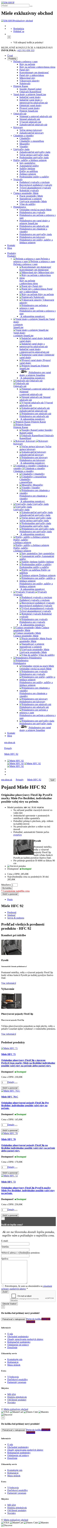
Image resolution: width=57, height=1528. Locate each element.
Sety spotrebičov (27, 163)
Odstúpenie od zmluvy (18, 1344)
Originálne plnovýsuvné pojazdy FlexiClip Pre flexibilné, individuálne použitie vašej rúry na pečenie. (25, 1105)
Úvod (10, 55)
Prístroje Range (20, 86)
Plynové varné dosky (29, 108)
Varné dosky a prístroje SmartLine (29, 94)
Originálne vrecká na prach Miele (35, 209)
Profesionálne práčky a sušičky (34, 176)
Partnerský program (16, 1382)
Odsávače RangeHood (30, 91)
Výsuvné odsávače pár (30, 122)
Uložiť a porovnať (10, 894)
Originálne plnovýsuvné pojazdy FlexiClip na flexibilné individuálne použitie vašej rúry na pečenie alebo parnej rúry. (28, 1148)
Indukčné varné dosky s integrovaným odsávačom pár (33, 101)
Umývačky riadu (21, 149)
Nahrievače (24, 83)
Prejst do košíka (33, 1319)
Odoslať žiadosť (9, 1304)
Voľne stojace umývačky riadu (34, 154)
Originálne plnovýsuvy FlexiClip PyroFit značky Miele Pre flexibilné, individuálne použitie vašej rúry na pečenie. (28, 1190)
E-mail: (4, 1240)
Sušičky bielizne (27, 168)
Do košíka (6, 888)
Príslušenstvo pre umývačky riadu (35, 234)
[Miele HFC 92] (15, 760)
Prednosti (11, 912)
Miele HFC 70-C (9, 1096)
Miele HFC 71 (8, 1054)
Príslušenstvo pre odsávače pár (34, 226)
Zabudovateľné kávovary (31, 133)
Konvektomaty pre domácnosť (34, 72)
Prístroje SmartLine (28, 111)
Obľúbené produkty (16, 1399)
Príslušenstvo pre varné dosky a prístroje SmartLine (34, 222)
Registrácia (18, 28)
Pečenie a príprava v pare (25, 61)
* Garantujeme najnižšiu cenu (15, 891)
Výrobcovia (13, 1376)
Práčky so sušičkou (28, 171)
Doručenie (12, 1347)
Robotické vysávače (29, 190)
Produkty (12, 58)
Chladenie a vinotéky (23, 135)
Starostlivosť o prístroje (30, 198)
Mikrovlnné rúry (27, 78)
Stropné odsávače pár (29, 119)
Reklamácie (13, 1362)
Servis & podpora (15, 918)
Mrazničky (24, 143)
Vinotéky (23, 146)
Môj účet (11, 1394)
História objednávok (17, 1397)
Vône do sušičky (27, 204)
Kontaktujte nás (14, 1359)
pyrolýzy (17, 834)
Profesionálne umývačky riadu (34, 157)
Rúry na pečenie (27, 64)
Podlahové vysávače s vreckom (34, 182)
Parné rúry (24, 69)
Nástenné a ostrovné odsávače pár (35, 116)
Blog (9, 248)
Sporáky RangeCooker (30, 89)
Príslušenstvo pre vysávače (32, 212)
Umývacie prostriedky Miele (33, 201)
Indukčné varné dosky (30, 97)
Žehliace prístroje (27, 174)
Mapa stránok (13, 1365)
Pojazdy (20, 779)
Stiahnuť (11, 915)
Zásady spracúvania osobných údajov (25, 1339)
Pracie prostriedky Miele (31, 196)
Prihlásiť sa (18, 31)
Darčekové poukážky (17, 1379)
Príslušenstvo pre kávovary (32, 237)
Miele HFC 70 (8, 1139)
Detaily (11, 1082)
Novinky (11, 1402)
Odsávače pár (19, 113)
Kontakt (11, 245)
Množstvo (6, 884)
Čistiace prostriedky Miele (25, 193)
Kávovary (18, 127)
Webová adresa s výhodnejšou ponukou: (20, 1252)
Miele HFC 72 (8, 1182)
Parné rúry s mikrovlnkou (31, 75)
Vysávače (17, 179)
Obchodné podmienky (18, 1336)
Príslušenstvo (19, 207)
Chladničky (25, 138)
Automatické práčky (29, 165)
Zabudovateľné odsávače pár (33, 124)
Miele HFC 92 (34, 779)
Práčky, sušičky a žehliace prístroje (30, 160)
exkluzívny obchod (23, 20)
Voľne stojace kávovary (30, 130)
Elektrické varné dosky (30, 105)
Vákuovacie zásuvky (29, 80)
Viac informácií (8, 983)
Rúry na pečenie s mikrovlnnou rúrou (37, 67)
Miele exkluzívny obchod (16, 1409)
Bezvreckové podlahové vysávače (35, 185)
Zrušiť (5, 1292)
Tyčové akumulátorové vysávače (35, 187)
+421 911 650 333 (25, 50)
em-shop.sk (6, 779)
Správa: (5, 1258)
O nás (10, 1333)
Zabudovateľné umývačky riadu (34, 152)
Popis (10, 899)
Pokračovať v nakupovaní (13, 1319)
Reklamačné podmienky (19, 1342)
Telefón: (5, 1246)
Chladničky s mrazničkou (31, 141)
